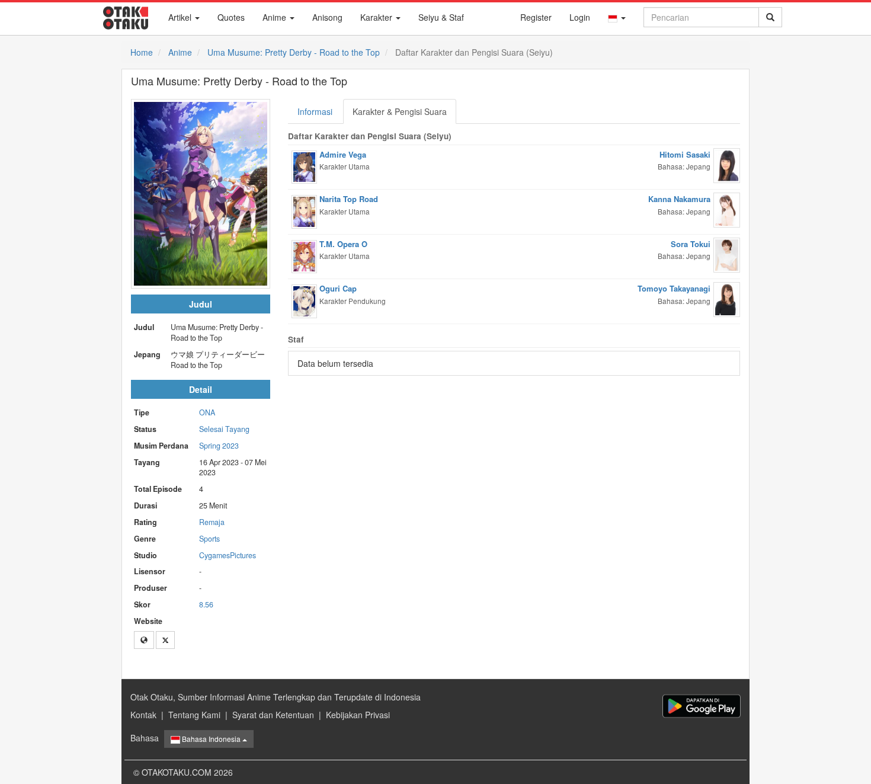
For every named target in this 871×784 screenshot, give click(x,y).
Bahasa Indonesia (211, 739)
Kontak (143, 715)
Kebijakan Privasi (358, 715)
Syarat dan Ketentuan (273, 715)
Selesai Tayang (224, 429)
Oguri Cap (338, 288)
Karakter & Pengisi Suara (400, 111)
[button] (617, 17)
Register (536, 17)
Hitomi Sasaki (684, 154)
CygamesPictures (227, 555)
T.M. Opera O (343, 243)
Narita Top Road (348, 198)
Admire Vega (342, 154)
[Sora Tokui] (726, 254)
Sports (209, 538)
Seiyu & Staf (441, 17)
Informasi (314, 111)
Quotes (231, 17)
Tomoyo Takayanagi (674, 288)
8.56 (206, 604)
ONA (207, 412)
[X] (165, 640)
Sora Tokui (690, 243)
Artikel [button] (181, 17)
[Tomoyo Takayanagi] (726, 298)
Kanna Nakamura (679, 198)
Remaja (212, 522)
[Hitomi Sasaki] (726, 164)
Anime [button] (275, 17)
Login (579, 17)
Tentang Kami (194, 715)
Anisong (327, 17)
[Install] (701, 706)
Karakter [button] (377, 17)
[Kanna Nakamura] (726, 209)
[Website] (144, 640)
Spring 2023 (219, 445)
